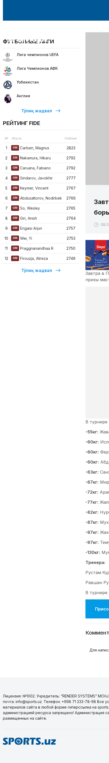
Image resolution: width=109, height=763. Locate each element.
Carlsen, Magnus (31, 148)
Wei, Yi (22, 238)
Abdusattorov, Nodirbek (37, 198)
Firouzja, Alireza (30, 258)
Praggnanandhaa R (33, 248)
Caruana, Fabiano (32, 168)
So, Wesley (26, 208)
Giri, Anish (25, 218)
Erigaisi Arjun (27, 228)
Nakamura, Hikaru (32, 158)
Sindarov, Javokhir (33, 178)
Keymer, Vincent (30, 188)
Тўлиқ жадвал (36, 110)
